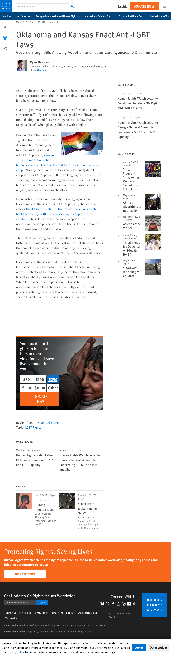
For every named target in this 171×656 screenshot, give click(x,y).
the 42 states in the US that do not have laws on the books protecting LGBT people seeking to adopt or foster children (56, 214)
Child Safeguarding (87, 612)
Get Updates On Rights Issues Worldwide (40, 595)
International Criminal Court (98, 16)
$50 (26, 379)
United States (50, 422)
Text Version (11, 618)
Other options (159, 647)
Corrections (25, 612)
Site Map (70, 612)
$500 (26, 387)
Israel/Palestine (22, 16)
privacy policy (15, 652)
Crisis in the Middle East (131, 16)
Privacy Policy (41, 612)
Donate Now (144, 6)
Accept (139, 647)
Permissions (57, 612)
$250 (52, 379)
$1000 (39, 387)
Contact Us (10, 612)
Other (53, 387)
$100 (39, 379)
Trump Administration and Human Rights (57, 16)
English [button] (122, 6)
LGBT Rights (33, 427)
